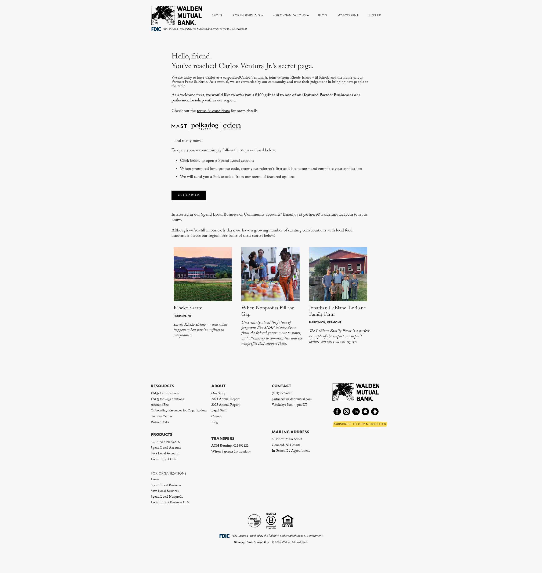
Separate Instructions (236, 452)
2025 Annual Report (225, 405)
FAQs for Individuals (165, 394)
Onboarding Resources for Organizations (179, 411)
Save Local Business (165, 491)
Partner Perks (160, 422)
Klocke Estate (188, 308)
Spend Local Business (166, 486)
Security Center (161, 417)
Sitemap (239, 542)
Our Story (218, 394)
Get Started (188, 195)
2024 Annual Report (225, 399)
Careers (216, 417)
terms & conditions (213, 111)
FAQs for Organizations (167, 399)
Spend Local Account (166, 448)
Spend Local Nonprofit (167, 497)
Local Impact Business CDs (170, 503)
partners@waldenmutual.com (328, 215)
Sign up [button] (375, 15)
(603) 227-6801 (282, 394)
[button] (250, 15)
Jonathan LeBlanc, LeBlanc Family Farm (337, 311)
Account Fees (160, 405)
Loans (155, 480)
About (217, 15)
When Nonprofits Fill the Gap (267, 311)
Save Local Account (164, 454)
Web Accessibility (258, 542)
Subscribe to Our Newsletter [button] (360, 424)
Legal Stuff (219, 411)
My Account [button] (347, 15)
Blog (322, 15)
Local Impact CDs (164, 459)
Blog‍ (214, 422)
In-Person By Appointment (291, 451)
